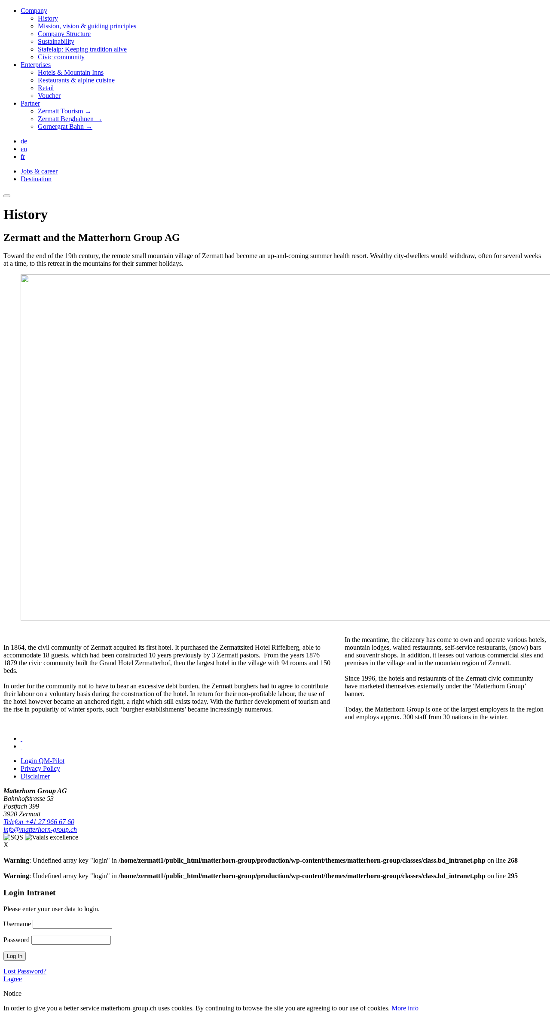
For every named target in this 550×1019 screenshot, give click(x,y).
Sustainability (56, 41)
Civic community (61, 57)
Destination (36, 179)
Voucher (49, 95)
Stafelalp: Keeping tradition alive (82, 49)
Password (16, 939)
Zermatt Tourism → (65, 111)
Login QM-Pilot (42, 760)
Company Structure (64, 33)
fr (23, 156)
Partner (30, 103)
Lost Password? (24, 971)
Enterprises (36, 64)
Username (17, 924)
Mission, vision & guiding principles (87, 26)
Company (34, 10)
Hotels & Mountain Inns (71, 72)
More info (405, 1008)
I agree (12, 978)
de (24, 141)
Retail (46, 87)
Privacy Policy (40, 768)
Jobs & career (39, 171)
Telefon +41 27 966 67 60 (38, 821)
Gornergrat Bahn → (65, 126)
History (48, 18)
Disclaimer (35, 776)
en (24, 148)
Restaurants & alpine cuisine (76, 80)
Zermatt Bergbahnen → (70, 118)
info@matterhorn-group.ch (40, 829)
